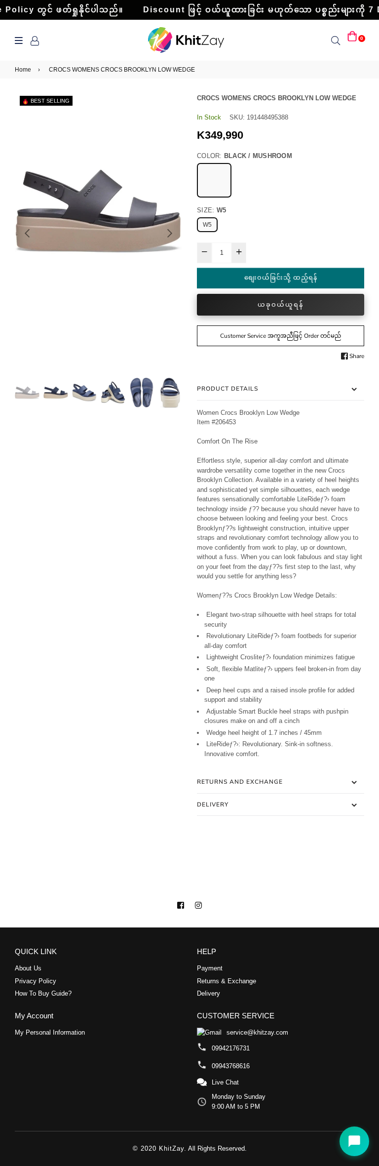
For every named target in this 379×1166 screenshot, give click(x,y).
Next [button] (169, 233)
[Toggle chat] (354, 1141)
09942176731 (231, 1048)
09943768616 (231, 1066)
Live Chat (225, 1082)
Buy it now (280, 305)
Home (23, 69)
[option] (98, 210)
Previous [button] (27, 233)
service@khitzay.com (257, 1032)
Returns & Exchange (226, 981)
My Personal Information (50, 1032)
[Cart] (352, 40)
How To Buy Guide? (43, 993)
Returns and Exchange (240, 782)
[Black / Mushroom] (214, 180)
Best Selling (50, 101)
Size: (211, 210)
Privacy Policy (35, 981)
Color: (244, 156)
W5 (207, 224)
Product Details (227, 389)
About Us (28, 968)
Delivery (212, 804)
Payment (210, 968)
